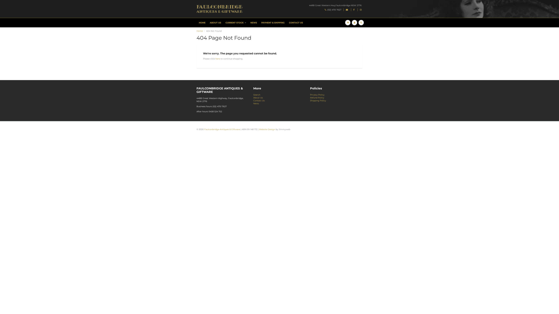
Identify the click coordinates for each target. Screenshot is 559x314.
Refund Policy (317, 97)
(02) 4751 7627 (334, 9)
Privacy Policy (317, 94)
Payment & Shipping (273, 22)
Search (256, 94)
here (217, 58)
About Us (215, 22)
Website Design (267, 129)
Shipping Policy (318, 100)
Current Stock (234, 22)
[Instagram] (361, 9)
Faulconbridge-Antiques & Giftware (222, 129)
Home (202, 22)
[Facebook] (354, 9)
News (253, 22)
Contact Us (296, 22)
